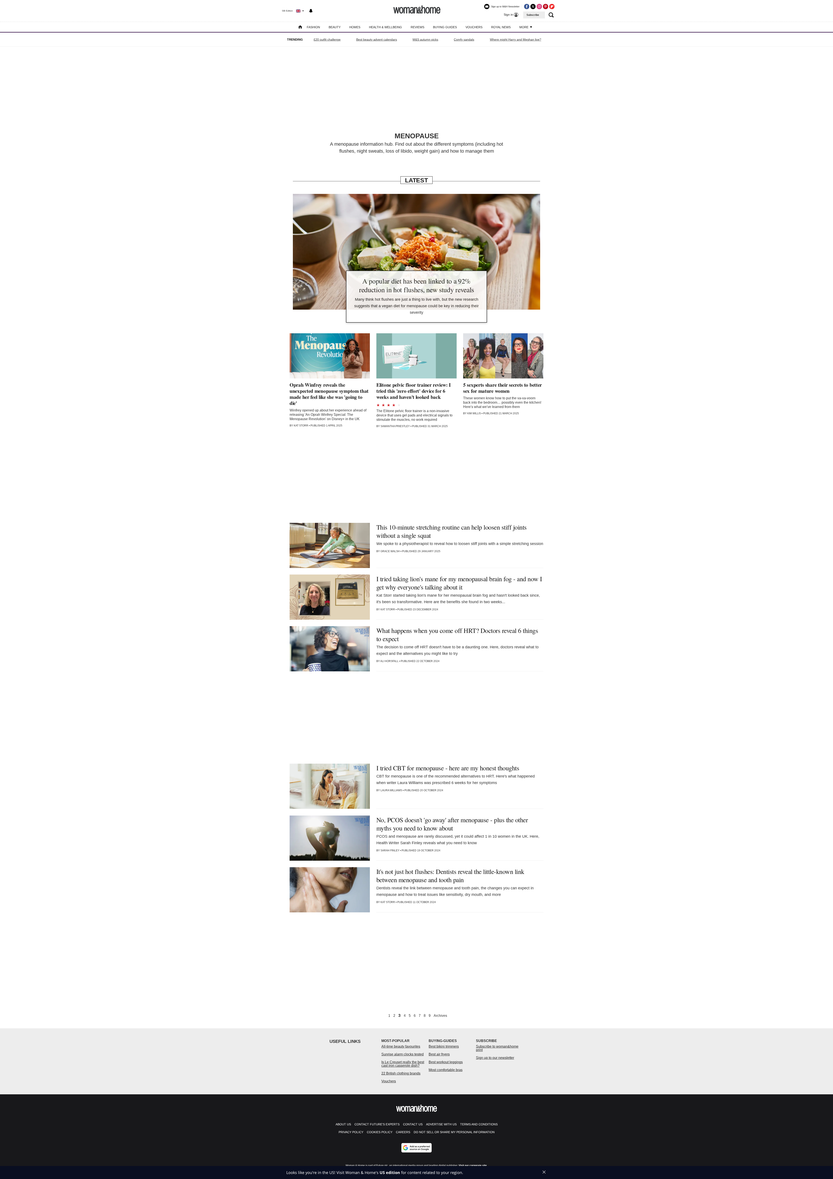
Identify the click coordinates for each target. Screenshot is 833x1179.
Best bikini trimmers (444, 1046)
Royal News (501, 27)
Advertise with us (441, 1124)
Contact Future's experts (377, 1124)
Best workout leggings (446, 1062)
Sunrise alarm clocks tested (402, 1054)
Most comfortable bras (445, 1070)
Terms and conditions (479, 1124)
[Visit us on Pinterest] (545, 6)
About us (343, 1124)
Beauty (335, 27)
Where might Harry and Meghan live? (515, 39)
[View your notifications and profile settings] (311, 11)
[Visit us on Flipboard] (551, 6)
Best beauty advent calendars (376, 39)
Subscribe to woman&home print (497, 1048)
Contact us (413, 1124)
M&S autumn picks (425, 39)
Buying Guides (445, 27)
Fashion (313, 27)
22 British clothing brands (400, 1073)
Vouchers (474, 27)
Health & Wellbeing (385, 27)
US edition (390, 1172)
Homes (354, 27)
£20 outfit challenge (327, 39)
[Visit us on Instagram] (539, 6)
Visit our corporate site (473, 1165)
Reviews (417, 27)
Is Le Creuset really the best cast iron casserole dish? (402, 1063)
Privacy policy (351, 1132)
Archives (440, 1015)
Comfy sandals (464, 39)
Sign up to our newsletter (495, 1058)
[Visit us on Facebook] (526, 6)
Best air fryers (439, 1054)
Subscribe (532, 15)
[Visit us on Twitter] (533, 6)
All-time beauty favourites (400, 1046)
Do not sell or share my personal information (454, 1132)
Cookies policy (379, 1132)
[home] (300, 27)
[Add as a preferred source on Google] (416, 1148)
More (524, 27)
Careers (403, 1132)
